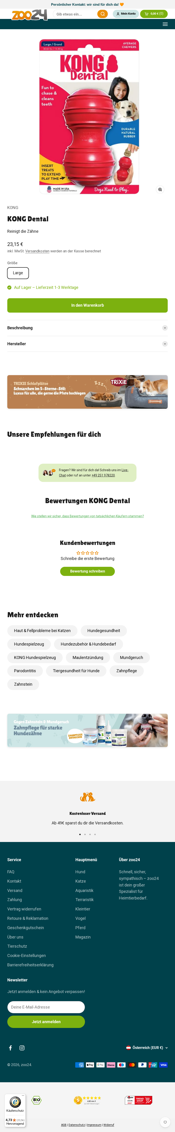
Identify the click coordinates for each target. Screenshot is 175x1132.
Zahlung (14, 899)
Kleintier (82, 909)
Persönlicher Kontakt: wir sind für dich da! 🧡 (87, 4)
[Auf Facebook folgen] (10, 1048)
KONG (12, 207)
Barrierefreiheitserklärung (30, 964)
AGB (64, 1125)
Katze (80, 881)
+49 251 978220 (103, 475)
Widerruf (108, 1125)
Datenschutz (77, 1125)
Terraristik (84, 899)
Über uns (15, 937)
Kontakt (14, 881)
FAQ (10, 871)
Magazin (83, 937)
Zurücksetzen (91, 14)
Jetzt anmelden (46, 1021)
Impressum (94, 1125)
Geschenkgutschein (25, 927)
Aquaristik (84, 890)
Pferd (80, 927)
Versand (14, 890)
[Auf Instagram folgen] (22, 1048)
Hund (80, 871)
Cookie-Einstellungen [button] (26, 955)
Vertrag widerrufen (24, 909)
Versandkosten (37, 251)
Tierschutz (17, 946)
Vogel (80, 918)
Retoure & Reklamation (27, 918)
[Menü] (23, 1096)
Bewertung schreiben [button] (87, 571)
